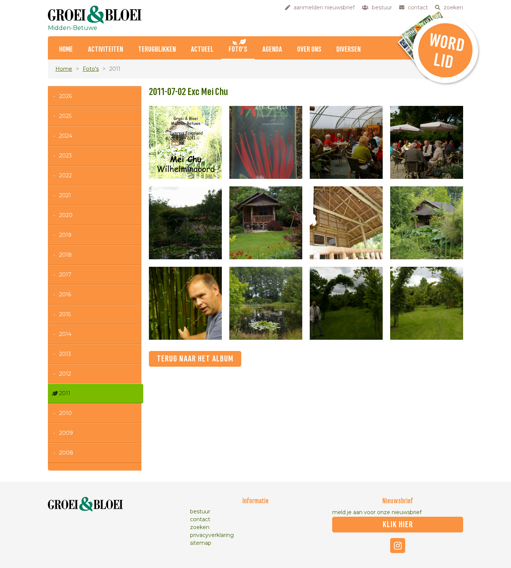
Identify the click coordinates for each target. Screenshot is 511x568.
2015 (65, 314)
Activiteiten (105, 50)
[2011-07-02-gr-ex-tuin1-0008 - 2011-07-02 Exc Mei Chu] (185, 303)
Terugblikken (157, 50)
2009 (66, 433)
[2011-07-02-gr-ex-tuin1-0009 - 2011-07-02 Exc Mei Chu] (265, 303)
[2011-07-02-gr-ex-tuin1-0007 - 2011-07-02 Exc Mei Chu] (426, 222)
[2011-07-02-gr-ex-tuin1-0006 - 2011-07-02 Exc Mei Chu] (346, 222)
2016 (65, 294)
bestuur (200, 511)
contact (200, 519)
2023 (65, 155)
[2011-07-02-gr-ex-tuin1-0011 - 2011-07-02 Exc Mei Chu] (426, 303)
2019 (65, 235)
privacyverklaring (212, 535)
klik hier (398, 524)
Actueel (202, 50)
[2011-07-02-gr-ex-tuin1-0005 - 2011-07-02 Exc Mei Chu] (265, 222)
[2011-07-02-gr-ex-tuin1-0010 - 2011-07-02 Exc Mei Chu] (346, 303)
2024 (65, 135)
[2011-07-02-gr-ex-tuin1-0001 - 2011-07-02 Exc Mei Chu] (265, 142)
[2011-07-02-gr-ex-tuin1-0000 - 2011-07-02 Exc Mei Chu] (185, 142)
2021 (65, 195)
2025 (65, 116)
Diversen (348, 50)
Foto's (238, 50)
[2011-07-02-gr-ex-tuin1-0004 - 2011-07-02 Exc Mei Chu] (185, 222)
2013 (65, 354)
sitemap (200, 543)
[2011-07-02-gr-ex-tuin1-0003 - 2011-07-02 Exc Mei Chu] (426, 142)
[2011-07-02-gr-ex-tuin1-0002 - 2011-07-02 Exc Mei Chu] (346, 142)
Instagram (397, 545)
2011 (64, 393)
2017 (65, 274)
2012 (65, 373)
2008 (66, 452)
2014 (65, 334)
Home (66, 50)
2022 (65, 175)
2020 (66, 215)
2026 (65, 96)
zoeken (199, 527)
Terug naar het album (195, 358)
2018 (65, 254)
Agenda (272, 50)
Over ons (309, 50)
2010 (65, 413)
